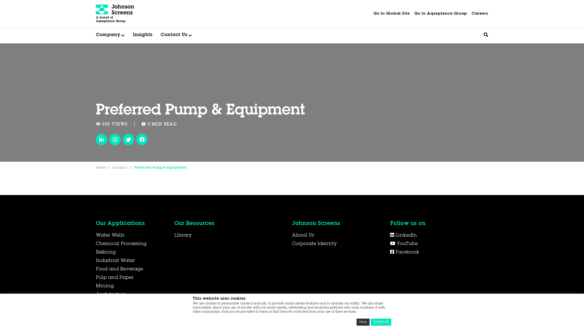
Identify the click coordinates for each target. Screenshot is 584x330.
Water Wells (110, 235)
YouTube (406, 244)
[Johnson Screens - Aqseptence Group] (115, 14)
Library (183, 235)
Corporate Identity (314, 244)
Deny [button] (363, 322)
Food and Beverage (119, 269)
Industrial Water (115, 261)
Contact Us (174, 35)
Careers (480, 14)
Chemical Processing (121, 244)
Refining (106, 252)
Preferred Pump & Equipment (160, 167)
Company (108, 35)
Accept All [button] (380, 322)
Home (101, 167)
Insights (142, 35)
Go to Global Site (391, 14)
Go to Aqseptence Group (440, 14)
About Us (303, 235)
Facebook (406, 252)
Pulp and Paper (114, 278)
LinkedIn (405, 235)
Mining (105, 286)
